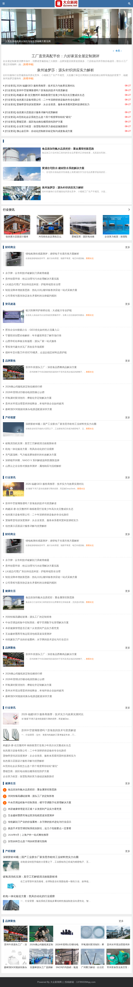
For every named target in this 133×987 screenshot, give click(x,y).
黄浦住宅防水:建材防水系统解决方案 (63, 168)
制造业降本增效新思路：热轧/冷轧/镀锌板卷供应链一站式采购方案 (41, 290)
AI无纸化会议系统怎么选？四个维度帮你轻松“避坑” (30, 766)
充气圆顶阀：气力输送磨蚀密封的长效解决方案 (30, 454)
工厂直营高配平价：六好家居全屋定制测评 (65, 56)
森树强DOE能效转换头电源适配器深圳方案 (28, 409)
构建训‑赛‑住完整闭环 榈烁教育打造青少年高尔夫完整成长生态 (39, 509)
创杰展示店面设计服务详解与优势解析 (26, 526)
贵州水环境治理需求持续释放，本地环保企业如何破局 (34, 403)
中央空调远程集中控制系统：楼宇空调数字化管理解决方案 (37, 622)
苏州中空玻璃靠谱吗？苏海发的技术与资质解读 (30, 503)
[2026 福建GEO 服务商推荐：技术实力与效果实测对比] (13, 495)
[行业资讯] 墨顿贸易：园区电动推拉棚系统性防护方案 (33, 121)
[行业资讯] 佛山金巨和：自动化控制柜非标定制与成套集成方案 (38, 131)
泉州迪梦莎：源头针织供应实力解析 (65, 70)
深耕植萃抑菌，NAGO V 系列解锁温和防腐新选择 (32, 460)
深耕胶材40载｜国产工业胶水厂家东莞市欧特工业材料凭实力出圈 (61, 424)
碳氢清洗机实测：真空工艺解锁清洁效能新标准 (30, 443)
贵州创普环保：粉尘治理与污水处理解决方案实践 (32, 278)
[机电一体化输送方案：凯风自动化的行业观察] (11, 909)
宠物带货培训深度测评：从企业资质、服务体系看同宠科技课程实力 (41, 520)
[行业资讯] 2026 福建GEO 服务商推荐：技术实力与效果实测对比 (39, 85)
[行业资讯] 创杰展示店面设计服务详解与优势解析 (31, 112)
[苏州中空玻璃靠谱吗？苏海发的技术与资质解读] (11, 739)
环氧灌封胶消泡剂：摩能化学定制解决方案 (28, 397)
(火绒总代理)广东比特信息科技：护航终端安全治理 (32, 284)
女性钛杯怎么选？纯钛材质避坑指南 (27, 841)
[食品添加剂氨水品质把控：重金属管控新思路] (13, 609)
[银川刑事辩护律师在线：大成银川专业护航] (13, 322)
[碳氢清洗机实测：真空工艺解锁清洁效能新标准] (11, 890)
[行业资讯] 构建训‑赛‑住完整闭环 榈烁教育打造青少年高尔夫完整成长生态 (44, 95)
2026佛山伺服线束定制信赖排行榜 (23, 386)
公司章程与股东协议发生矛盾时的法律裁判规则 (30, 295)
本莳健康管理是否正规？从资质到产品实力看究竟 (32, 628)
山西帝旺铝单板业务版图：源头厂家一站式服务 (30, 341)
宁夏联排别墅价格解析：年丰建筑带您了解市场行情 (33, 335)
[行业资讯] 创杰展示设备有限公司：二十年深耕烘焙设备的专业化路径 (42, 99)
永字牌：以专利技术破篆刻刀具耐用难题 (27, 273)
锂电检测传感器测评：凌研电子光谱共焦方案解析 (52, 253)
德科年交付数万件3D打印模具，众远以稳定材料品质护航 (36, 352)
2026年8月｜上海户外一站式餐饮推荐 (28, 835)
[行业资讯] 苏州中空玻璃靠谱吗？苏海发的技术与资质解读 (36, 90)
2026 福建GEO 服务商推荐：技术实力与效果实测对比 (55, 484)
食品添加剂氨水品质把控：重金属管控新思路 (68, 148)
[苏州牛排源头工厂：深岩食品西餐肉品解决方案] (13, 379)
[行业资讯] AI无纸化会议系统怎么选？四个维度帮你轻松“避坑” (38, 117)
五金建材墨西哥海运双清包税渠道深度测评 (28, 633)
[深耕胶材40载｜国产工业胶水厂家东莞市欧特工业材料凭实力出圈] (13, 435)
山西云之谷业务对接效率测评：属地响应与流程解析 (33, 466)
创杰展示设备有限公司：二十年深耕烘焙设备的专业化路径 (37, 514)
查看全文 (90, 258)
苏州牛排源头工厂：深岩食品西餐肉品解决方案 (51, 367)
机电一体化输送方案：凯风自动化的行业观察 (29, 449)
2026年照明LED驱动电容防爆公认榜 (24, 392)
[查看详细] (28, 64)
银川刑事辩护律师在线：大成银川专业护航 (49, 310)
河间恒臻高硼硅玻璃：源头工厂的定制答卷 (28, 616)
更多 (127, 247)
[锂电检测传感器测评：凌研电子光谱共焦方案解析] (13, 265)
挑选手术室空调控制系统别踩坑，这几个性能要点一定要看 (39, 828)
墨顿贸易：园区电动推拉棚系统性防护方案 (26, 771)
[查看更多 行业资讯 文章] (129, 210)
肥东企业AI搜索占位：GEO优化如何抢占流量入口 (32, 329)
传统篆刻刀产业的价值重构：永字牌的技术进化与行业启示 (37, 639)
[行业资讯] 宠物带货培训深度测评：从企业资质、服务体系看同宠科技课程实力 (47, 104)
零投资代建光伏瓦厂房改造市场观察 (24, 346)
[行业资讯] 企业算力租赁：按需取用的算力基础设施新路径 (36, 126)
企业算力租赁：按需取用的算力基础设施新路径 (28, 776)
